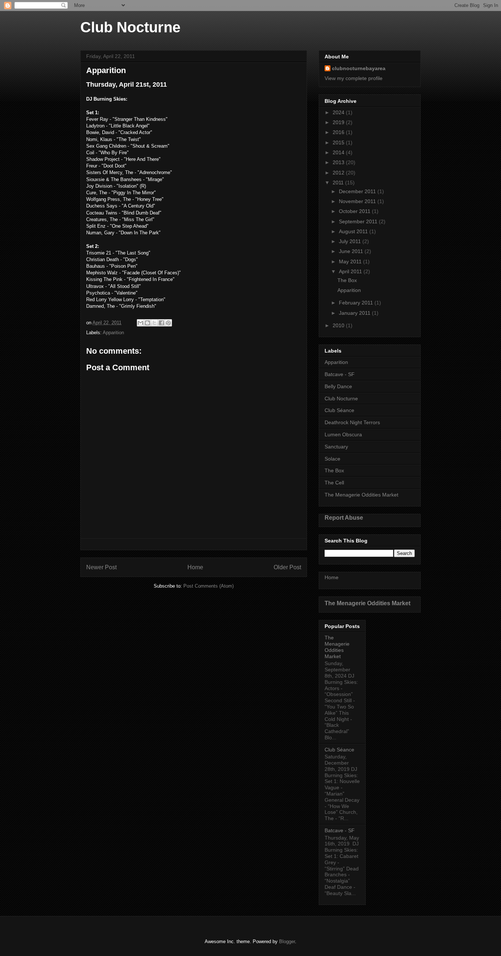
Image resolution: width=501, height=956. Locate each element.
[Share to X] (154, 323)
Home (195, 567)
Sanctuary (336, 447)
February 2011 (356, 303)
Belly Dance (338, 386)
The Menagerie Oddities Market (361, 495)
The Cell (334, 483)
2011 (339, 182)
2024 (339, 112)
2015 (339, 142)
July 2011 (350, 241)
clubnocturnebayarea (358, 68)
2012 (339, 173)
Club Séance (339, 410)
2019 (339, 122)
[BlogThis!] (147, 323)
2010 (339, 325)
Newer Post (101, 567)
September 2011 (359, 221)
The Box (347, 280)
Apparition (113, 332)
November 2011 (358, 201)
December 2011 (358, 191)
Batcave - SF (340, 374)
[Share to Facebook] (161, 323)
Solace (332, 459)
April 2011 (351, 271)
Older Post (287, 567)
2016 (339, 132)
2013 (339, 162)
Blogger (287, 941)
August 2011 (354, 231)
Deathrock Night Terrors (352, 422)
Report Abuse (344, 517)
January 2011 (355, 313)
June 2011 (352, 251)
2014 (339, 152)
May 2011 (351, 261)
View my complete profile (354, 78)
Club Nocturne (130, 27)
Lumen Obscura (343, 434)
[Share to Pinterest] (168, 323)
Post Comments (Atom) (208, 586)
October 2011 (355, 211)
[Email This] (140, 323)
